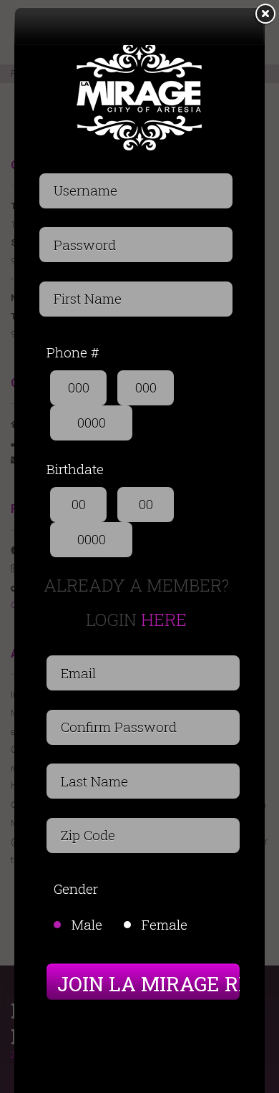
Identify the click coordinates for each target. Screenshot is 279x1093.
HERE (164, 619)
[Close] (265, 14)
